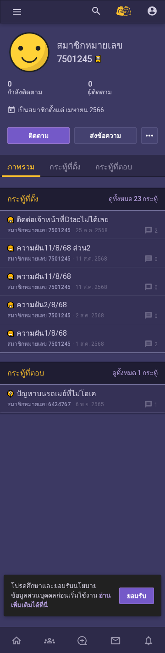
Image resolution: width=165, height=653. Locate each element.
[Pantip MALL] (124, 11)
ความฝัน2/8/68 (41, 304)
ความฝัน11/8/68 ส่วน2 (53, 248)
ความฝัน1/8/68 (41, 333)
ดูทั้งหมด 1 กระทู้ (135, 373)
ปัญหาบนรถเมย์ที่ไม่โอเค (56, 393)
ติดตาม (38, 135)
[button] (16, 11)
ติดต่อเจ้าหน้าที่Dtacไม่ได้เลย (62, 219)
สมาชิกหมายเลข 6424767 (39, 404)
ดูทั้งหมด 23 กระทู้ (133, 199)
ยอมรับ (136, 595)
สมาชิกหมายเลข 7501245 (39, 230)
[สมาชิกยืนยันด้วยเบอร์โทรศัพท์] (98, 59)
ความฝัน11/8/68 (43, 276)
